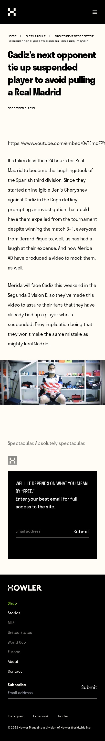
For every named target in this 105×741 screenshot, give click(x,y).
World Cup (17, 642)
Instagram (16, 716)
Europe (14, 651)
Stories (14, 613)
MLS (11, 622)
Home (12, 36)
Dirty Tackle (36, 36)
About (13, 661)
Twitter (63, 716)
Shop (12, 603)
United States (20, 632)
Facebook (41, 716)
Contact (15, 671)
